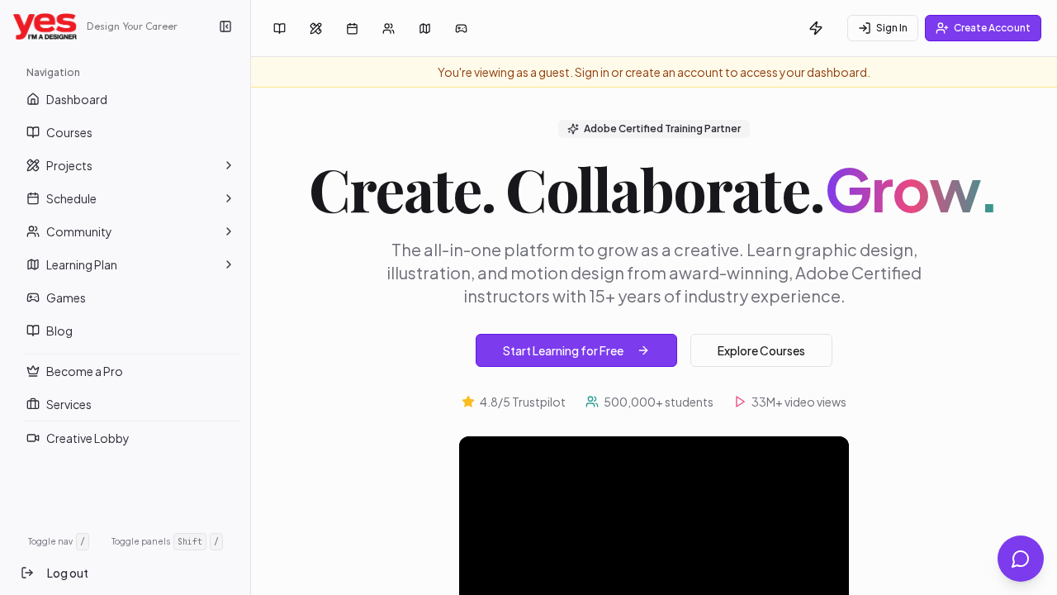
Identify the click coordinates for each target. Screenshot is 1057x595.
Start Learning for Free (563, 350)
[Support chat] (1021, 559)
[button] (228, 165)
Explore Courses (761, 350)
